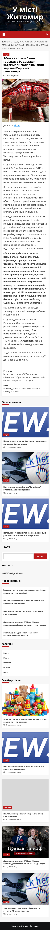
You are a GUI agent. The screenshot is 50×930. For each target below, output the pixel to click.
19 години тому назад (13, 447)
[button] (4, 34)
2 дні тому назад (11, 493)
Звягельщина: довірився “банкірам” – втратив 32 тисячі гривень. (22, 488)
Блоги (6, 653)
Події (6, 55)
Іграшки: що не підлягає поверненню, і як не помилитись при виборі (24, 591)
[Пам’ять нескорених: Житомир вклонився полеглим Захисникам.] (25, 422)
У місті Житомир (25, 13)
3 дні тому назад (11, 539)
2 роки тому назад (12, 76)
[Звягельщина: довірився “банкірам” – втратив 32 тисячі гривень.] (25, 468)
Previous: (24, 376)
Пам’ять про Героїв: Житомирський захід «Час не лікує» (23, 612)
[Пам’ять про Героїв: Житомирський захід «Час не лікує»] (25, 795)
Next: (21, 388)
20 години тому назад (13, 819)
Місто (6, 658)
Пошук (6, 546)
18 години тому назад (13, 725)
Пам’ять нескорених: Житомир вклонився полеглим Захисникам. (24, 442)
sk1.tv (17, 125)
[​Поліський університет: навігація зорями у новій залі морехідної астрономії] (25, 514)
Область (7, 662)
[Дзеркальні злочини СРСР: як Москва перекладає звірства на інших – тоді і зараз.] (25, 842)
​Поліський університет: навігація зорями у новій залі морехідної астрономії (24, 534)
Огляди (7, 667)
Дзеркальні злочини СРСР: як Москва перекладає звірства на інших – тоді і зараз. (24, 623)
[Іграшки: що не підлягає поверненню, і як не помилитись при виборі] (25, 700)
